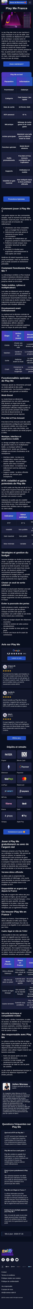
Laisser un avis (16, 658)
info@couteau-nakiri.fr (8, 1292)
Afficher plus (16, 738)
